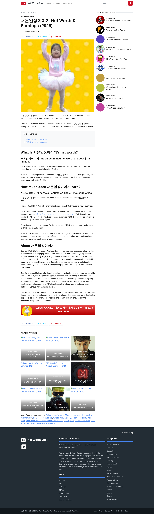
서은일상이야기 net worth (36, 139)
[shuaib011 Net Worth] (33, 374)
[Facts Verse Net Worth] (100, 29)
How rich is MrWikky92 (42, 417)
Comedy (110, 447)
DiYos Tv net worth (82, 420)
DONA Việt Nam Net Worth (117, 59)
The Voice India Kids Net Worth (119, 20)
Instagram (67, 3)
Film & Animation (113, 457)
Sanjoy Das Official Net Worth (118, 49)
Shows (109, 489)
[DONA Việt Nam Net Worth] (100, 58)
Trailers (109, 496)
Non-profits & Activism (115, 476)
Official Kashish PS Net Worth (33, 406)
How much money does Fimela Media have (44, 420)
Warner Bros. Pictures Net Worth (117, 88)
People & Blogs (112, 480)
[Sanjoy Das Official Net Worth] (100, 48)
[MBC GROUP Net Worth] (83, 399)
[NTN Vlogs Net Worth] (58, 399)
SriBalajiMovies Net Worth (117, 39)
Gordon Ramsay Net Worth (33, 355)
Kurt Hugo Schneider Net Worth (82, 355)
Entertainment (31, 12)
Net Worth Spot (35, 3)
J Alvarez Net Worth (114, 98)
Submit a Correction (66, 500)
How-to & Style (112, 464)
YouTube (56, 3)
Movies (109, 467)
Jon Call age (42, 423)
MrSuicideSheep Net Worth (58, 381)
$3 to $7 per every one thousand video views (55, 214)
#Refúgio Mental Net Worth (83, 381)
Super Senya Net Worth (57, 356)
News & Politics (112, 473)
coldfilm (51, 423)
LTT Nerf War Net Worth (116, 68)
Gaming (110, 460)
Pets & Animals (112, 483)
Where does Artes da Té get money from (63, 415)
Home (23, 12)
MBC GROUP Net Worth (83, 407)
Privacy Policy (64, 493)
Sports (109, 493)
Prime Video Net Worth (115, 107)
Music (109, 470)
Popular (48, 3)
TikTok (76, 3)
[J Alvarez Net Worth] (100, 97)
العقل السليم (69, 420)
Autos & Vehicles (113, 444)
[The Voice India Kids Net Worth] (100, 19)
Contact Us (63, 496)
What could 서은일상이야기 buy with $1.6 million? (64, 309)
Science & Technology (115, 486)
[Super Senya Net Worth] (58, 348)
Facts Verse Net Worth (115, 30)
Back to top (128, 432)
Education (110, 451)
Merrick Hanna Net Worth (116, 78)
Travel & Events (112, 499)
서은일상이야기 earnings (36, 142)
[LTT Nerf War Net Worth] (100, 67)
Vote (60, 483)
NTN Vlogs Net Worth (57, 407)
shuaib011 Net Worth (33, 382)
